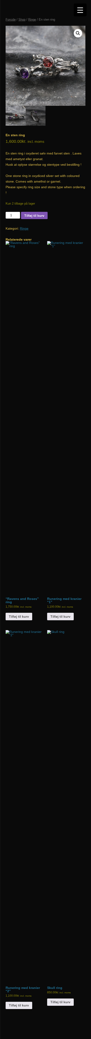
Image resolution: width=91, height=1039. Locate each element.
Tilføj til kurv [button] (19, 616)
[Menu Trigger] (80, 10)
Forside (11, 19)
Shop (21, 19)
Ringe (32, 19)
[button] (78, 33)
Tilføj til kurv (34, 215)
